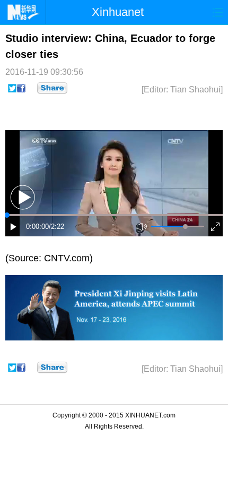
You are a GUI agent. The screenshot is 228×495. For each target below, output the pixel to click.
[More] (52, 88)
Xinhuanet (118, 12)
